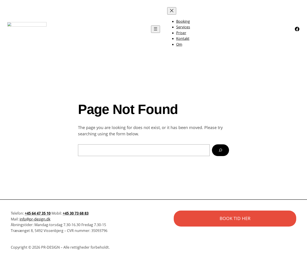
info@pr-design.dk (35, 219)
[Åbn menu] (155, 29)
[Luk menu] (171, 11)
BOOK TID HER (235, 218)
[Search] (220, 150)
